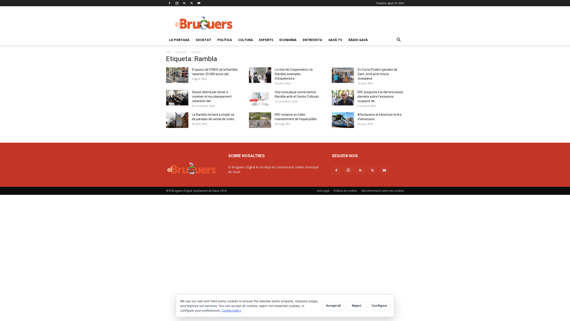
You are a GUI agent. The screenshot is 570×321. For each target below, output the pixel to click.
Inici (168, 52)
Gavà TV (335, 40)
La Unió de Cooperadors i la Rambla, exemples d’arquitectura (294, 74)
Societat (203, 40)
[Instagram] (176, 3)
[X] (191, 3)
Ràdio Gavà (358, 40)
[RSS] (184, 3)
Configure (379, 305)
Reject (356, 305)
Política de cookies (345, 191)
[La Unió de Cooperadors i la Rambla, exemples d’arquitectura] (260, 75)
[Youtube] (198, 3)
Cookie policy (231, 310)
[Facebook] (169, 3)
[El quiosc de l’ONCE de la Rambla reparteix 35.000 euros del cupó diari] (177, 75)
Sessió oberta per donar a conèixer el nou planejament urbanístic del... (212, 96)
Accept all (333, 305)
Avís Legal (323, 191)
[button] (398, 40)
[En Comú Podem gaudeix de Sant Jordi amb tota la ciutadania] (343, 75)
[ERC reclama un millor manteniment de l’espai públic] (260, 120)
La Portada (179, 40)
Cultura (245, 40)
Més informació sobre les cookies (382, 191)
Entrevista (312, 40)
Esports (266, 40)
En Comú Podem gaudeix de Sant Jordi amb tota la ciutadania (377, 74)
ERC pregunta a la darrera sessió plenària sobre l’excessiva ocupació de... (380, 96)
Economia (288, 40)
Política (225, 40)
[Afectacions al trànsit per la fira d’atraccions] (343, 120)
